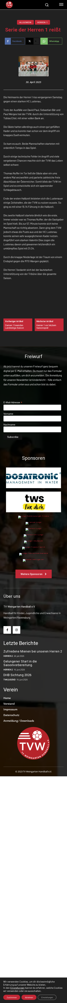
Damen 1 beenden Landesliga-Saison (14, 326)
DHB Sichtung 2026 (17, 675)
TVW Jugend (9, 679)
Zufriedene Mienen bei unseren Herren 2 (33, 651)
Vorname (8, 413)
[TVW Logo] (24, 4)
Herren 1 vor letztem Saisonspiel (46, 326)
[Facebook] (7, 630)
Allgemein (25, 22)
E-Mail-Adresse (12, 402)
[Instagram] (16, 630)
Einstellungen (17, 987)
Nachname (9, 424)
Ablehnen (29, 997)
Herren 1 (42, 22)
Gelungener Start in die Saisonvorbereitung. (20, 663)
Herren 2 (8, 656)
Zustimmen (12, 997)
